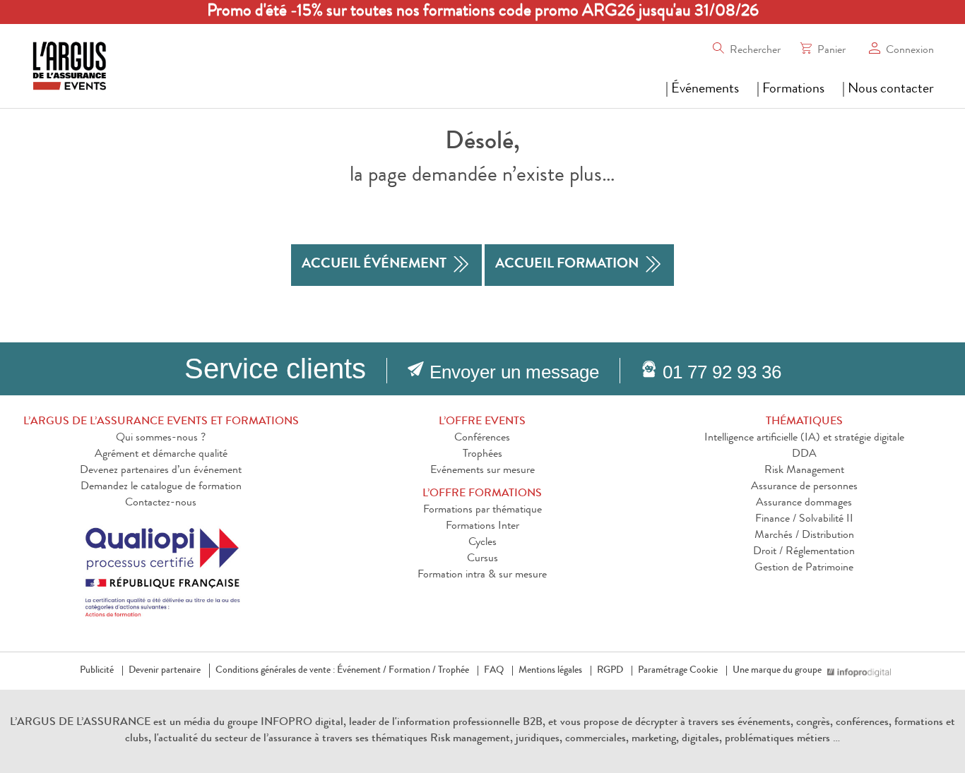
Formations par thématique (482, 510)
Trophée (453, 671)
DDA (804, 454)
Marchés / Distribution (804, 535)
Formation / (412, 671)
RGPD (610, 671)
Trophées (482, 454)
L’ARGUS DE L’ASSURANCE (80, 723)
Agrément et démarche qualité (161, 454)
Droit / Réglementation (804, 552)
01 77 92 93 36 (722, 372)
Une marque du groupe (777, 671)
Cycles (482, 543)
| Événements (702, 90)
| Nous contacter (888, 90)
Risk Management (804, 471)
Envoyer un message (514, 372)
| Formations (790, 90)
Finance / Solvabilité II (804, 519)
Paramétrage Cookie (678, 671)
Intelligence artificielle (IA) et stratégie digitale (804, 438)
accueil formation (567, 265)
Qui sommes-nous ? (161, 438)
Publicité (97, 671)
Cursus (482, 559)
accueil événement (374, 265)
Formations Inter (482, 526)
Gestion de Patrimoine (803, 568)
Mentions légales (550, 671)
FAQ (494, 671)
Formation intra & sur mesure (482, 575)
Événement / (361, 671)
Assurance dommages (804, 503)
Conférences (482, 438)
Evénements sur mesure (482, 471)
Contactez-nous (160, 503)
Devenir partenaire (165, 671)
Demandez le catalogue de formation (161, 487)
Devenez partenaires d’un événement (161, 471)
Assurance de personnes (804, 487)
